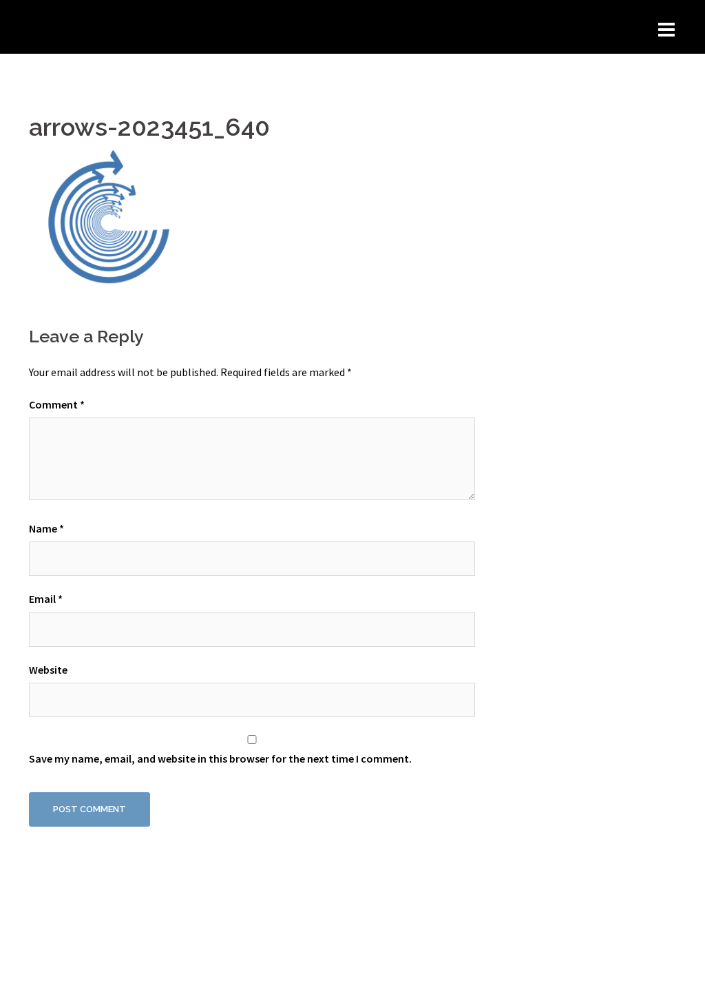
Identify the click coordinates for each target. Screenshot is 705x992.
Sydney (236, 969)
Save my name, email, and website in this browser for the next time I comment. (220, 758)
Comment (57, 404)
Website (48, 669)
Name (46, 528)
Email (46, 599)
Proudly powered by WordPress (101, 969)
